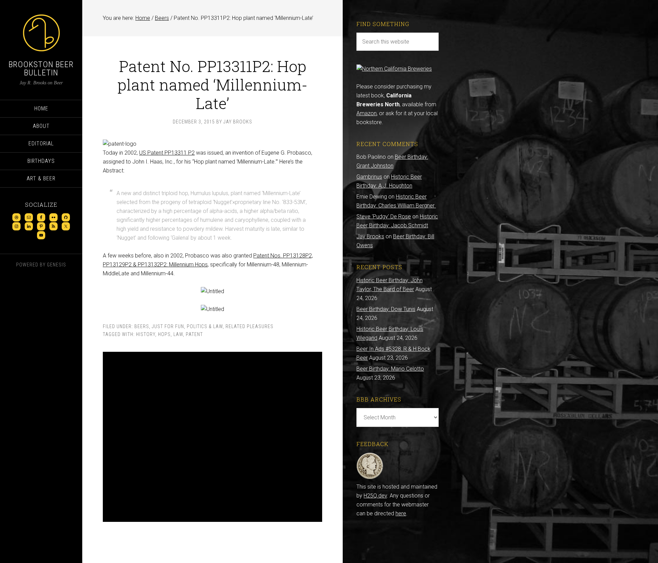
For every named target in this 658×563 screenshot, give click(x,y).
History (145, 334)
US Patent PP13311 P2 (167, 152)
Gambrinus (369, 176)
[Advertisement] (212, 436)
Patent (194, 334)
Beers (141, 326)
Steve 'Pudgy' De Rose (383, 216)
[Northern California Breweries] (394, 68)
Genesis (56, 264)
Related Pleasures (249, 326)
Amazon (366, 113)
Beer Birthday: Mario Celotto (390, 369)
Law (178, 334)
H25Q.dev (375, 495)
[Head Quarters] (369, 478)
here (400, 513)
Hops (164, 334)
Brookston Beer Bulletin (41, 68)
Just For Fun (168, 326)
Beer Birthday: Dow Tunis (385, 309)
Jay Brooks (370, 236)
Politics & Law (205, 326)
